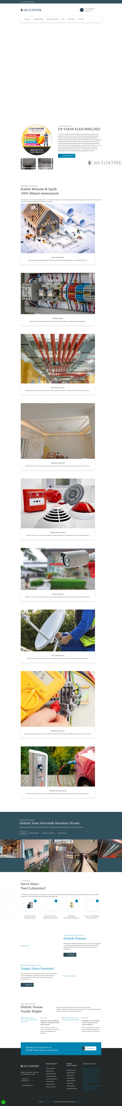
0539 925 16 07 (88, 11)
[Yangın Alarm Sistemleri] (69, 975)
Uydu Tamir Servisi (50, 1084)
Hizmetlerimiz (38, 19)
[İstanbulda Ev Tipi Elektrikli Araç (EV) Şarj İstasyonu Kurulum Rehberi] (71, 1018)
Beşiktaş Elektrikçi (71, 1072)
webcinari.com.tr (79, 1101)
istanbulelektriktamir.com (48, 1101)
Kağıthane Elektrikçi (71, 1070)
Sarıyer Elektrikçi (70, 1078)
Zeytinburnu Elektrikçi (72, 1088)
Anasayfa (27, 19)
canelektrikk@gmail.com (27, 1085)
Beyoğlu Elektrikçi (71, 1086)
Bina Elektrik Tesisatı (51, 1073)
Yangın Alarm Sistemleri (37, 968)
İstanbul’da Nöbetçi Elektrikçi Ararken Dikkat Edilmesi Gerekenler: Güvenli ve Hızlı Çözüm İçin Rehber (92, 1070)
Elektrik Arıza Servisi (51, 1086)
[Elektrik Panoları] (25, 945)
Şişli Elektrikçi (70, 1083)
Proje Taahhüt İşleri (50, 1068)
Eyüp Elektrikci (70, 1075)
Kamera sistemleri (50, 1081)
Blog (63, 19)
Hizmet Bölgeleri (52, 19)
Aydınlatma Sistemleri (51, 1076)
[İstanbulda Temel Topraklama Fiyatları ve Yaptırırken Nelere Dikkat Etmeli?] (29, 1019)
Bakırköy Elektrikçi (71, 1080)
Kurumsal (71, 19)
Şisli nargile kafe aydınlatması (12, 848)
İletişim (80, 19)
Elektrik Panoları (74, 938)
